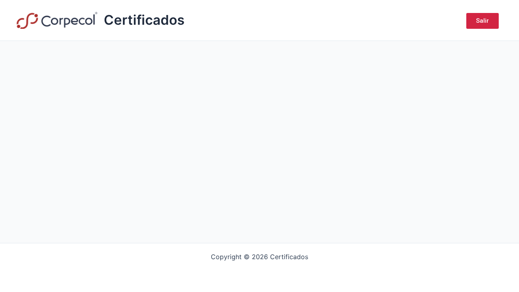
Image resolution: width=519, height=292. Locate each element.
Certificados (144, 20)
